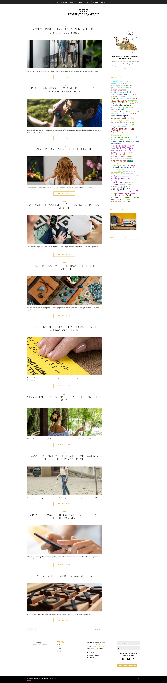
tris (127, 133)
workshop (114, 197)
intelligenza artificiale (121, 195)
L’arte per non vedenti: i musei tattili (64, 149)
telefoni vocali (126, 159)
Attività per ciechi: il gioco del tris (64, 575)
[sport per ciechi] (64, 113)
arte (135, 161)
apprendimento (116, 83)
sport (113, 109)
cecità (131, 122)
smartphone (132, 101)
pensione (114, 113)
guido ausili (115, 88)
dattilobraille (116, 202)
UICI (135, 113)
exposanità (115, 180)
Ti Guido (59, 651)
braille (130, 160)
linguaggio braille (118, 135)
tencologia (131, 118)
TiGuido (114, 193)
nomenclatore (127, 178)
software (126, 98)
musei (113, 116)
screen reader (116, 152)
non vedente (124, 119)
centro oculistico (117, 111)
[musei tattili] (64, 170)
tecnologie (118, 171)
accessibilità (119, 122)
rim (128, 90)
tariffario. (129, 86)
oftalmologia (128, 152)
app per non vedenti (120, 137)
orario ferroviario (127, 139)
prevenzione (129, 165)
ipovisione (133, 133)
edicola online (116, 144)
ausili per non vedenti (121, 92)
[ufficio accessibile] (64, 54)
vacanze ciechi (116, 98)
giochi (135, 94)
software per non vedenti (122, 130)
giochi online (116, 141)
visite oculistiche (117, 191)
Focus (64, 26)
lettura (136, 81)
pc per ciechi (116, 103)
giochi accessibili (117, 199)
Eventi (59, 644)
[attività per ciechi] (64, 597)
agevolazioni (115, 178)
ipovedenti (118, 81)
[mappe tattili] (64, 356)
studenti (126, 83)
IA (131, 176)
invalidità (129, 81)
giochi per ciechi (118, 118)
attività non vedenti (132, 111)
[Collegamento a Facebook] (136, 12)
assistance (134, 90)
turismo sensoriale (118, 133)
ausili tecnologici (122, 109)
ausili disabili (116, 173)
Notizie (59, 649)
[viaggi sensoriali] (64, 422)
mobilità (135, 176)
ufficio (129, 113)
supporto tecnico (126, 184)
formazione (126, 124)
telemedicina (116, 124)
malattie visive (119, 100)
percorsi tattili (129, 174)
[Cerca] (111, 2)
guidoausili (118, 188)
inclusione (117, 167)
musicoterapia (124, 148)
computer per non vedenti (121, 94)
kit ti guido (123, 96)
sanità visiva (130, 171)
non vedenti (118, 161)
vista (113, 148)
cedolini (114, 120)
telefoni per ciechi (118, 126)
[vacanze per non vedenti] (64, 481)
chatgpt (133, 163)
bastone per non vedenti (120, 163)
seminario (126, 202)
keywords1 (115, 184)
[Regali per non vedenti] (64, 290)
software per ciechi (123, 150)
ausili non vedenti (122, 182)
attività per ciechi (118, 85)
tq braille (114, 96)
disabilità (133, 137)
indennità (125, 88)
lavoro (128, 187)
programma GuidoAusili (129, 197)
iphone (127, 199)
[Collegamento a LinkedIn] (138, 12)
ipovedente (128, 107)
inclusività (123, 113)
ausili (121, 186)
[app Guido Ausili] (64, 539)
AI (131, 88)
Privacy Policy (52, 678)
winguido (130, 167)
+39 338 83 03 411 (95, 644)
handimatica (115, 159)
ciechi (133, 98)
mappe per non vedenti (126, 193)
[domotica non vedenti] (64, 229)
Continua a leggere (64, 77)
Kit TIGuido (118, 154)
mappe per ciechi (131, 191)
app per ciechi (116, 107)
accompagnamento (118, 156)
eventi (134, 103)
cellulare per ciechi (118, 169)
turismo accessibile (131, 141)
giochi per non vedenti (120, 176)
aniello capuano (122, 116)
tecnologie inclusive (123, 145)
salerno (128, 189)
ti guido (116, 165)
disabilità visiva (121, 105)
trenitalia (125, 103)
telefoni (135, 124)
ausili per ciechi (118, 90)
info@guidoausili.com (98, 646)
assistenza (115, 139)
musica (114, 186)
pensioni (130, 156)
